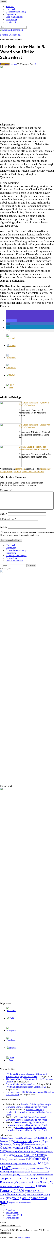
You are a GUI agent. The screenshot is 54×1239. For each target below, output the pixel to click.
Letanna (13, 64)
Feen (31, 1144)
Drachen (45, 1137)
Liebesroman (27, 1163)
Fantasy (20, 1144)
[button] (11, 320)
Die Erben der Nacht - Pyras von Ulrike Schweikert (34, 403)
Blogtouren (11, 548)
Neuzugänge (11, 19)
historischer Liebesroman (18, 1159)
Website (3, 527)
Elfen (38, 1141)
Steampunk (30, 1187)
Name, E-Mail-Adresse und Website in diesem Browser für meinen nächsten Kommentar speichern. (27, 533)
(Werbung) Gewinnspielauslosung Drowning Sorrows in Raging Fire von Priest (26, 1075)
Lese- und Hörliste (14, 17)
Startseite (10, 6)
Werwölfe (35, 1194)
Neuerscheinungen (22, 1172)
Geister (39, 1144)
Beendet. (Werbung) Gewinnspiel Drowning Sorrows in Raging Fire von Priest (29, 1105)
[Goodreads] (11, 367)
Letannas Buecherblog (10, 35)
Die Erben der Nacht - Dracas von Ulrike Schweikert (34, 426)
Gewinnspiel (11, 22)
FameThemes (24, 1237)
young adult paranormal (33, 471)
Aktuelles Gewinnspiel (16, 555)
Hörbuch (39, 1159)
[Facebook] (11, 338)
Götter (8, 1155)
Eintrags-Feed (12, 1212)
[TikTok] (11, 375)
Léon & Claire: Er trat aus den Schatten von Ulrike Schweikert (33, 448)
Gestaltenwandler (16, 1147)
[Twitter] (11, 345)
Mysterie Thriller (37, 1168)
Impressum (11, 14)
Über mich (10, 9)
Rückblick (26, 1182)
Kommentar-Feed (14, 1215)
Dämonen (24, 1141)
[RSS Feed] (11, 387)
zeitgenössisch (15, 1202)
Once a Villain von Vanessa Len (20, 1084)
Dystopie (7, 1141)
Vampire (17, 471)
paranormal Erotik (27, 1175)
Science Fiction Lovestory (12, 1187)
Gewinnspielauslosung (22, 1151)
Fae (9, 1144)
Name (3, 514)
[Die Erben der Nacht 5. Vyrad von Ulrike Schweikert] (18, 119)
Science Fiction (42, 1182)
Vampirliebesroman (13, 1194)
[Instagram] (11, 357)
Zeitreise (26, 1202)
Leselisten (8, 1163)
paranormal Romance (26, 1178)
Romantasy (10, 1182)
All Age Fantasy (10, 1138)
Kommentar (6, 490)
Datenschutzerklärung (16, 11)
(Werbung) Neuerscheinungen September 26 (26, 1087)
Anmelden (10, 1210)
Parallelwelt (9, 1174)
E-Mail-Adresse (8, 519)
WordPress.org (12, 1218)
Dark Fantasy (29, 1138)
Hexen (21, 1155)
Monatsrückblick (20, 1168)
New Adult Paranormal (40, 1172)
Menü (3, 1)
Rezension (5, 64)
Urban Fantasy (23, 1188)
